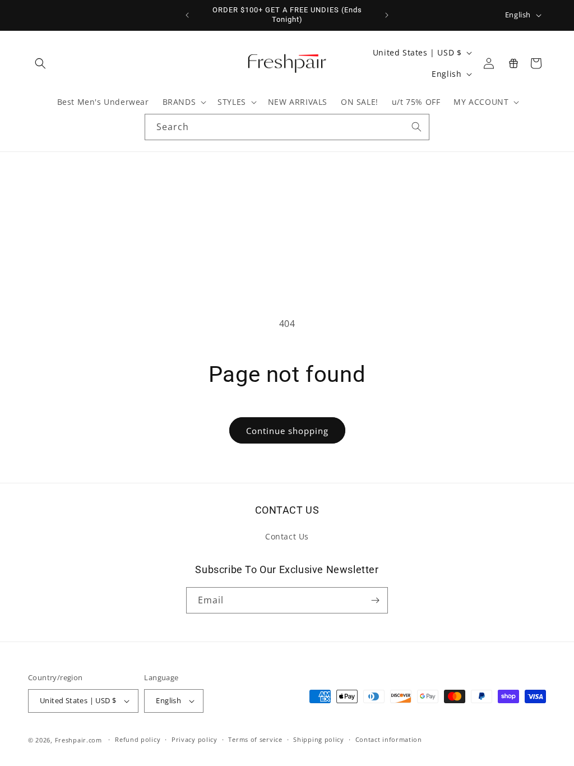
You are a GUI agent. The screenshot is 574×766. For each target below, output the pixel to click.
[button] (40, 63)
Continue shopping (287, 430)
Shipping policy (318, 739)
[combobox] (287, 127)
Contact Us (287, 536)
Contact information (388, 739)
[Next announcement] (386, 15)
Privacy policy (194, 739)
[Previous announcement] (187, 15)
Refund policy (137, 739)
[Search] (416, 126)
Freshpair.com (78, 740)
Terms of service (255, 739)
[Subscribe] (375, 600)
